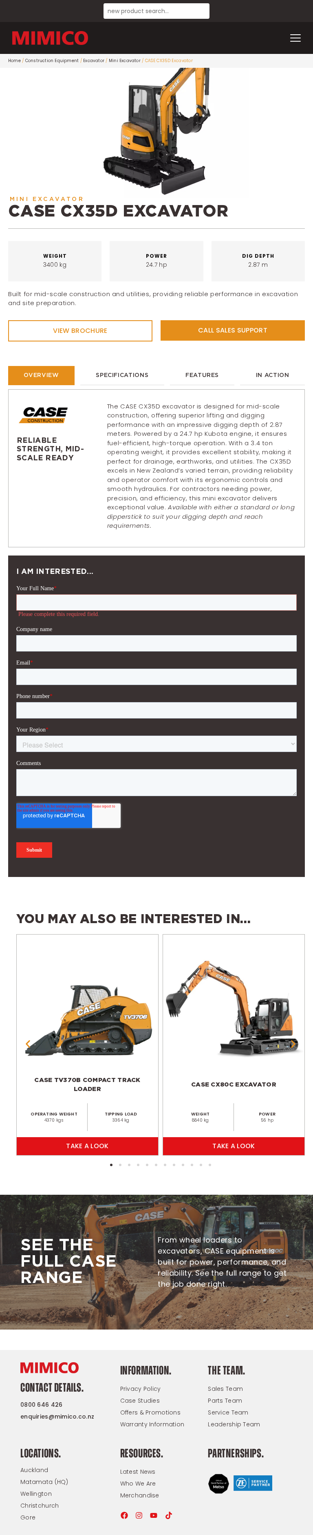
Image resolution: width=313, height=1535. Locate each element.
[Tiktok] (168, 1515)
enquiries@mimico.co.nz (57, 1416)
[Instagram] (139, 1515)
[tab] (41, 375)
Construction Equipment (52, 61)
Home (14, 61)
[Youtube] (153, 1515)
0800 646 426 (41, 1405)
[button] (28, 1044)
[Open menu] (295, 38)
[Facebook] (124, 1515)
